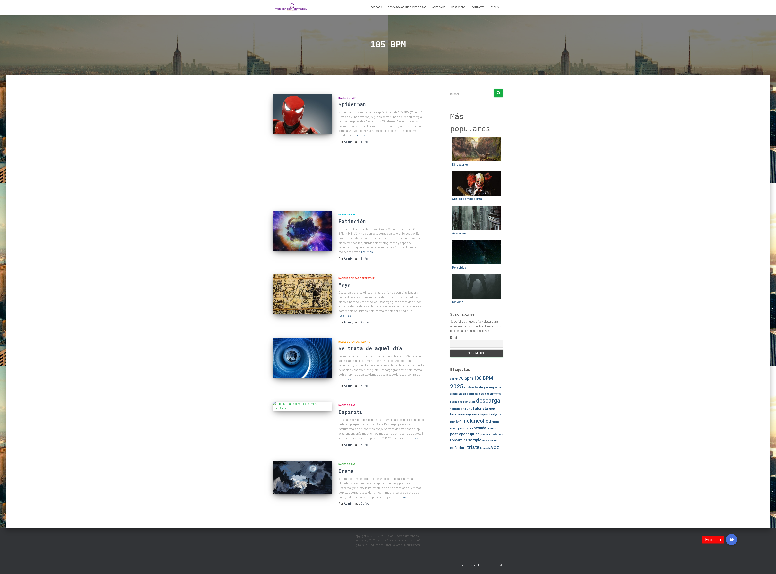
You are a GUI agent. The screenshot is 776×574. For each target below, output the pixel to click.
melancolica (476, 421)
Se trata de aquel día (370, 348)
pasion (469, 428)
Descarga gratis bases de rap (407, 7)
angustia (494, 387)
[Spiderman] (302, 114)
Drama (346, 471)
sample (474, 440)
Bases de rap (347, 98)
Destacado (458, 7)
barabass (473, 394)
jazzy (498, 414)
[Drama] (302, 477)
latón (452, 422)
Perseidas (459, 267)
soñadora (458, 448)
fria (470, 409)
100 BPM (483, 378)
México (495, 422)
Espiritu (350, 412)
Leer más (359, 135)
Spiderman (352, 105)
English (495, 7)
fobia (465, 409)
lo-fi (459, 421)
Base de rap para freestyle (356, 278)
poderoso (492, 428)
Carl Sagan (470, 402)
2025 (456, 386)
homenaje (466, 414)
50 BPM (454, 379)
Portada (376, 7)
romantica (459, 440)
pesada (479, 428)
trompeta (485, 448)
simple (485, 440)
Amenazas (459, 233)
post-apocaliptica (464, 434)
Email (453, 337)
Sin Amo (457, 302)
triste (473, 447)
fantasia (456, 409)
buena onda (457, 401)
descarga (488, 400)
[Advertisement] (348, 178)
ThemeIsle (496, 565)
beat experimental (490, 393)
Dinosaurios (460, 164)
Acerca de (438, 7)
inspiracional (487, 414)
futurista (480, 408)
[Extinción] (302, 231)
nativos (454, 428)
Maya (344, 285)
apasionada (456, 394)
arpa (465, 393)
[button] (731, 539)
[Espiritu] (302, 406)
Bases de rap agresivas (354, 341)
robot (488, 434)
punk (482, 434)
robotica (497, 434)
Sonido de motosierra (467, 198)
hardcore (455, 414)
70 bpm (466, 378)
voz (495, 447)
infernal (475, 414)
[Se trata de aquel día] (302, 358)
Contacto (478, 7)
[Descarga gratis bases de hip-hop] (291, 7)
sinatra (493, 440)
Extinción (352, 221)
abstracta (471, 387)
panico (461, 428)
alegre (483, 387)
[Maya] (302, 294)
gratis (492, 409)
